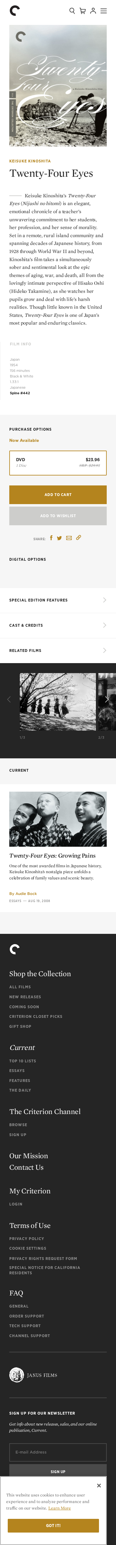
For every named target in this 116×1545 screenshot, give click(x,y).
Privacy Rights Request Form (43, 1258)
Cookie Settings (27, 1248)
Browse (18, 1124)
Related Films (25, 650)
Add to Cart (58, 494)
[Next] (106, 699)
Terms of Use (29, 1225)
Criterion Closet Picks (35, 1016)
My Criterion (29, 1191)
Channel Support (29, 1335)
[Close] (99, 1485)
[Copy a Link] (78, 538)
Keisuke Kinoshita (30, 161)
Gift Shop (20, 1026)
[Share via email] (69, 538)
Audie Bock (26, 893)
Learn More (59, 1508)
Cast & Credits (26, 625)
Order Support (26, 1316)
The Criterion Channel (45, 1111)
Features (19, 1080)
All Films (20, 987)
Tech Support (25, 1325)
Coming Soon (24, 1006)
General (19, 1306)
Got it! (53, 1525)
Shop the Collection (40, 973)
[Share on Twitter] (59, 538)
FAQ (16, 1293)
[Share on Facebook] (51, 538)
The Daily (20, 1090)
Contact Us (26, 1167)
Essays (15, 901)
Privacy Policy (26, 1238)
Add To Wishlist (58, 515)
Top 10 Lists (22, 1061)
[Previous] (10, 699)
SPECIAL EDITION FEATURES (38, 600)
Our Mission (28, 1155)
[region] (53, 1510)
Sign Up (18, 1134)
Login (16, 1204)
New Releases (25, 997)
